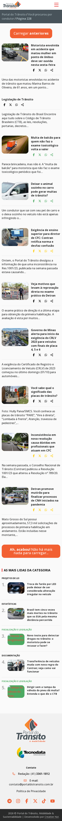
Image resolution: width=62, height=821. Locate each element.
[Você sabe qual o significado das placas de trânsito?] (15, 395)
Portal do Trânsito (14, 14)
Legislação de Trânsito (17, 99)
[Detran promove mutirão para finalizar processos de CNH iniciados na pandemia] (15, 496)
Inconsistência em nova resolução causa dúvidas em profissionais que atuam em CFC (43, 442)
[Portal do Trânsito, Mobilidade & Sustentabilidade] (31, 730)
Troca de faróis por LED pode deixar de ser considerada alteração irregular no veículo (41, 589)
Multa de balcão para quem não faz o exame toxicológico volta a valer (45, 143)
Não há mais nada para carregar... (31, 551)
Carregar (31, 33)
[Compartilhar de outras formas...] (51, 70)
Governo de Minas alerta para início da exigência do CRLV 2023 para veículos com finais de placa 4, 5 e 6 (45, 339)
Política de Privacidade (31, 791)
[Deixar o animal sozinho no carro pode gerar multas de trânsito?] (15, 191)
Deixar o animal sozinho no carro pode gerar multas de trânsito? (44, 189)
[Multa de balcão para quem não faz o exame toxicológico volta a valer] (15, 145)
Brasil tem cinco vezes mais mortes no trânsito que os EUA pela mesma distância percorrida (42, 615)
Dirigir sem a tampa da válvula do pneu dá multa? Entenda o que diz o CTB (43, 690)
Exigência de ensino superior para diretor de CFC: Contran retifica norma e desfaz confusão (45, 238)
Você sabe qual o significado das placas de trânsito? (45, 392)
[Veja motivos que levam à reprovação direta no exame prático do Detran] (15, 291)
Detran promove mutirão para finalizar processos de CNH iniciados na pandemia (44, 496)
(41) (40, 774)
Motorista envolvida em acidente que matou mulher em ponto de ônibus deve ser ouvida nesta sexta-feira (45, 55)
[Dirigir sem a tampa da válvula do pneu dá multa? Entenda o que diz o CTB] (16, 691)
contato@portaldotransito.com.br (31, 784)
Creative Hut (52, 816)
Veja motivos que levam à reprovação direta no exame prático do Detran (44, 289)
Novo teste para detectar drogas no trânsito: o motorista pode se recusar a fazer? (43, 640)
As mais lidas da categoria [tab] (27, 570)
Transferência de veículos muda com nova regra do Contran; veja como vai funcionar (43, 666)
